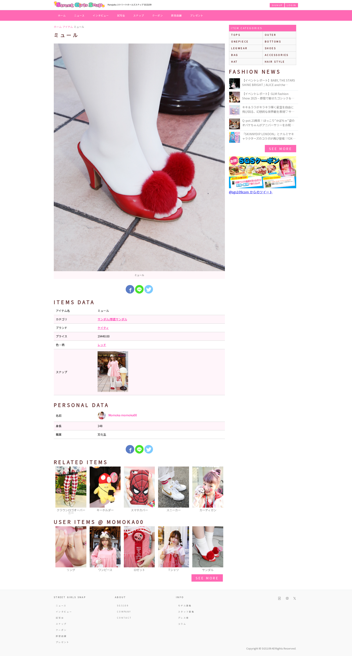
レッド (102, 345)
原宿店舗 (176, 15)
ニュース (79, 15)
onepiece (240, 41)
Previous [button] (59, 491)
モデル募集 (185, 605)
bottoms (273, 41)
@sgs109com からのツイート (251, 191)
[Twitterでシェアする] (148, 289)
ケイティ (103, 328)
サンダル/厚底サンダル (112, 319)
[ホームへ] (79, 4)
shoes (270, 48)
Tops (235, 34)
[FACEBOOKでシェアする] (130, 289)
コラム (182, 623)
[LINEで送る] (139, 289)
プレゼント (197, 15)
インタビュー (101, 15)
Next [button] (220, 491)
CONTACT (124, 617)
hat (234, 61)
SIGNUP (277, 5)
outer (270, 34)
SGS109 (123, 605)
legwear (239, 48)
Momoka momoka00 (122, 415)
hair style (275, 61)
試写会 (121, 15)
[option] (139, 161)
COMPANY (124, 611)
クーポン (157, 15)
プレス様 (183, 617)
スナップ (138, 15)
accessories (277, 55)
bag (234, 55)
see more (207, 577)
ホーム (62, 15)
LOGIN (291, 5)
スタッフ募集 (186, 611)
